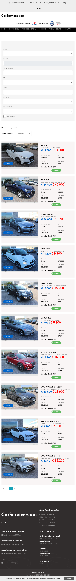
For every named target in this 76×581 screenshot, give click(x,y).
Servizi (58, 29)
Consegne (42, 29)
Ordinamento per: (7, 133)
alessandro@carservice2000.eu (14, 554)
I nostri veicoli (13, 29)
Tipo (4, 78)
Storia (51, 29)
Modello (6, 59)
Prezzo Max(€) (8, 107)
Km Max (6, 97)
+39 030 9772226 (48, 525)
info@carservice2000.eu (12, 535)
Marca (5, 49)
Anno (5, 87)
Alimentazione (8, 68)
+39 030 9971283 (17, 3)
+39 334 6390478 (48, 520)
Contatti (67, 29)
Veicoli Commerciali (29, 29)
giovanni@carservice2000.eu (13, 544)
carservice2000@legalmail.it (13, 563)
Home (3, 29)
